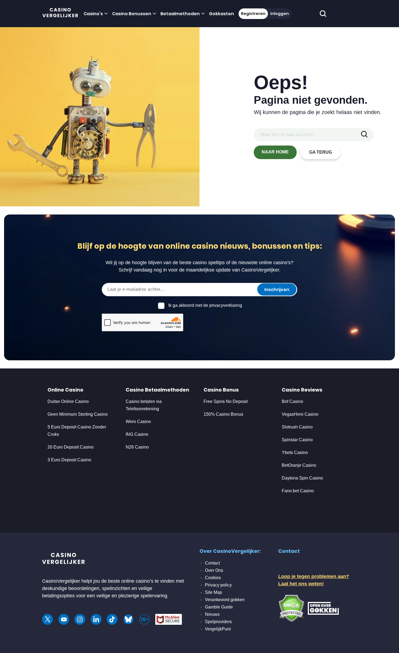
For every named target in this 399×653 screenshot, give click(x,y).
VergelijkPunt (218, 629)
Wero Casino (138, 421)
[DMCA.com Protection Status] (291, 608)
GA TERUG (320, 152)
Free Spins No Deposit (226, 401)
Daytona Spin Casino (302, 478)
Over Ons (214, 570)
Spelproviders (218, 621)
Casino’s (93, 14)
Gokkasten (221, 14)
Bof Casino (292, 401)
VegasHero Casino (300, 414)
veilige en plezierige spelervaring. (132, 595)
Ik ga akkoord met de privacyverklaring (205, 305)
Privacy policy (218, 585)
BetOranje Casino (299, 465)
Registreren (253, 13)
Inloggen (279, 13)
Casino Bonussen (131, 14)
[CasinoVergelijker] (60, 13)
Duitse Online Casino (68, 401)
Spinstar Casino (297, 439)
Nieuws (212, 614)
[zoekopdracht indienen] (364, 134)
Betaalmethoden (180, 14)
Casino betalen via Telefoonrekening (144, 405)
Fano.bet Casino (298, 490)
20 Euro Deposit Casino (70, 447)
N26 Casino (137, 447)
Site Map (213, 592)
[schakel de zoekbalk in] (323, 14)
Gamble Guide (219, 607)
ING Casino (137, 434)
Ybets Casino (295, 452)
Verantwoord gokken (225, 599)
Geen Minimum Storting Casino (77, 414)
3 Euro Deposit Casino (69, 460)
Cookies (213, 577)
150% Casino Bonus (223, 414)
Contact (212, 563)
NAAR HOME (275, 152)
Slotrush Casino (297, 427)
